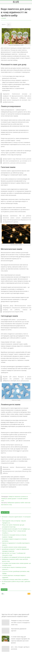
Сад (29, 593)
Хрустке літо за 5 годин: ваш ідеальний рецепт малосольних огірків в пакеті (15, 615)
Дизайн (4, 18)
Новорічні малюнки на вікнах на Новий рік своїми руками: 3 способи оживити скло (14, 498)
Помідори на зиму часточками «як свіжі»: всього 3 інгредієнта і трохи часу (20, 622)
